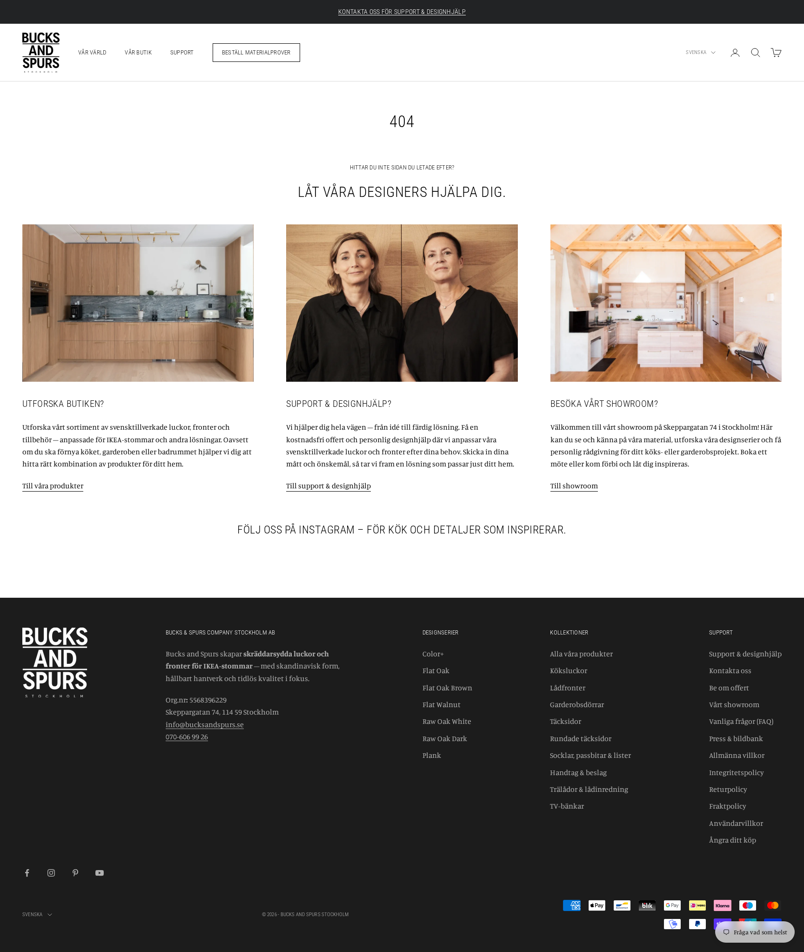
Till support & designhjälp (328, 485)
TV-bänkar (567, 805)
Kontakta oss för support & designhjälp (402, 11)
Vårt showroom (734, 704)
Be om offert (729, 687)
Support (182, 52)
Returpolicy (728, 789)
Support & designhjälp (745, 653)
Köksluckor (568, 670)
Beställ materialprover (256, 52)
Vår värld (92, 52)
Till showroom (574, 485)
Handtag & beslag (578, 772)
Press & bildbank (736, 738)
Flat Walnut (441, 704)
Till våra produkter (52, 485)
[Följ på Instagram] (51, 873)
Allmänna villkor (736, 755)
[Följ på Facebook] (27, 873)
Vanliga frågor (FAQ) (741, 721)
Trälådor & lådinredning (589, 789)
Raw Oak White (446, 721)
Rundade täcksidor (580, 738)
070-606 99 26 (187, 736)
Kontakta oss (730, 670)
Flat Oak (435, 670)
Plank (431, 755)
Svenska (696, 52)
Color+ (433, 653)
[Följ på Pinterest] (75, 873)
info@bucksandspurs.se (205, 724)
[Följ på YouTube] (99, 873)
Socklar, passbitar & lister (590, 755)
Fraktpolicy (727, 805)
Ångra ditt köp (732, 839)
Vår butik (138, 52)
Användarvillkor (736, 823)
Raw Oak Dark (444, 738)
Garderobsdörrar (577, 704)
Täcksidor (565, 721)
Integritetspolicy (736, 772)
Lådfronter (567, 687)
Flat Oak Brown (447, 687)
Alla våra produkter (581, 653)
